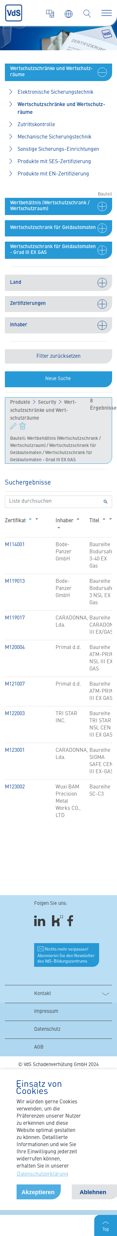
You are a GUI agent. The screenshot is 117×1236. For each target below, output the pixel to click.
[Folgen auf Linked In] (40, 920)
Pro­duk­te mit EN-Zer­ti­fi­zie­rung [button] (53, 174)
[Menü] (106, 13)
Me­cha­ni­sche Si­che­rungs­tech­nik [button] (55, 137)
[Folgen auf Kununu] (57, 920)
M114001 (15, 544)
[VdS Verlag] (50, 13)
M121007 (15, 684)
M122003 (15, 713)
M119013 (15, 581)
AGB (39, 1047)
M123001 (15, 750)
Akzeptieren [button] (38, 1192)
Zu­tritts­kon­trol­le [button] (36, 124)
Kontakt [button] (42, 993)
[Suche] (87, 13)
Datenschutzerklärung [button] (42, 1174)
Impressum (46, 1011)
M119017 (15, 618)
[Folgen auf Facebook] (72, 920)
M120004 (15, 647)
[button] (58, 72)
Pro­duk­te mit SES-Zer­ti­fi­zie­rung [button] (54, 161)
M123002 (15, 787)
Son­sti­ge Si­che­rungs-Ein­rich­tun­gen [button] (58, 149)
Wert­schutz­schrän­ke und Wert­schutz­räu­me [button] (61, 108)
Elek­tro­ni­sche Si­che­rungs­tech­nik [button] (56, 92)
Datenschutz (47, 1029)
